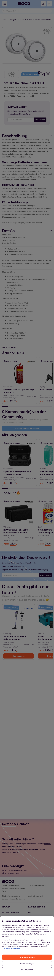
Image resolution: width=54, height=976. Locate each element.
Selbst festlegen (27, 963)
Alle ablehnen (27, 969)
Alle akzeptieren (27, 957)
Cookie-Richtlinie (11, 948)
